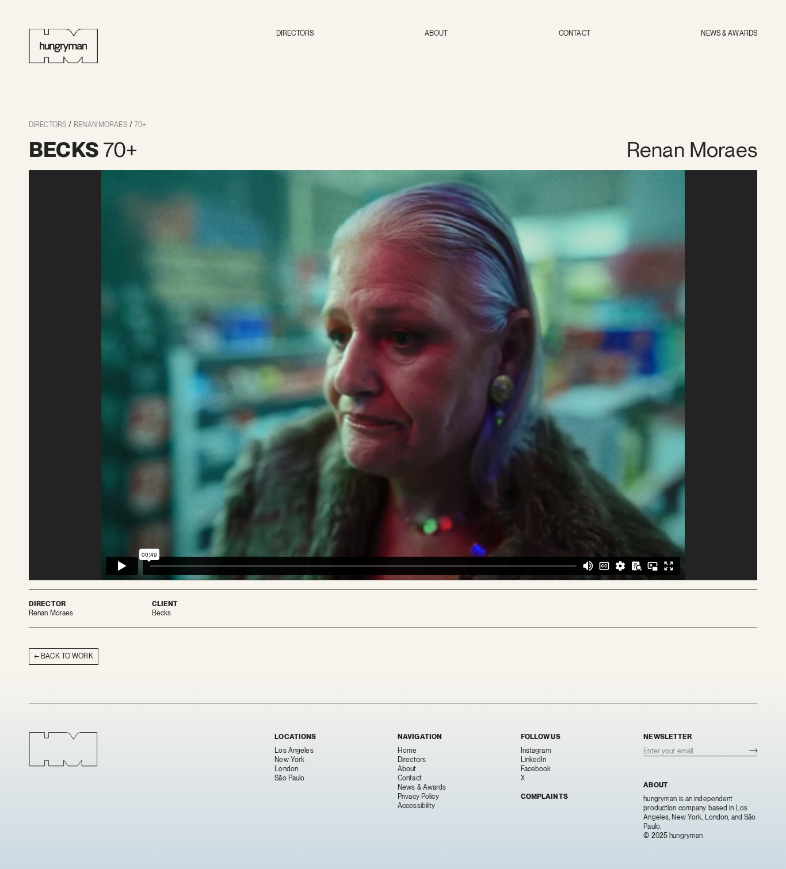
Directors (295, 33)
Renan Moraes (100, 125)
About (436, 33)
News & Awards (729, 33)
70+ (140, 125)
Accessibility (417, 806)
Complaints (544, 797)
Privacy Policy (418, 797)
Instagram (536, 751)
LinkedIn (534, 760)
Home (407, 751)
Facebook (536, 769)
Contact (574, 33)
